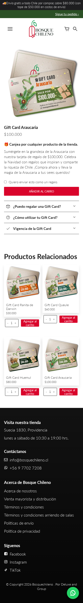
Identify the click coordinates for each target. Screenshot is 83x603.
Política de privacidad (22, 531)
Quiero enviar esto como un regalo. (33, 182)
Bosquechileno (42, 584)
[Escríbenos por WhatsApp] (73, 593)
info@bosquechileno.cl (29, 459)
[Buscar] (75, 29)
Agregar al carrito (30, 323)
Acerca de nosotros (20, 490)
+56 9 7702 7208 (26, 467)
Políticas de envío (19, 523)
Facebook (18, 554)
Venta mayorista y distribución (30, 498)
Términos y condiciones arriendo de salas (39, 514)
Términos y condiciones (24, 506)
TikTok (15, 570)
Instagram (18, 562)
